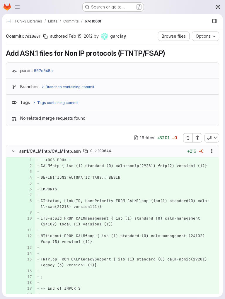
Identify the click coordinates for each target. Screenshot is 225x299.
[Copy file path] (85, 150)
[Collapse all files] (197, 137)
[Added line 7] (27, 195)
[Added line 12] (27, 236)
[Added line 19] (27, 288)
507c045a (43, 70)
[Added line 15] (27, 259)
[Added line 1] (27, 160)
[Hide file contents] (13, 150)
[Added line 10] (27, 218)
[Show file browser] (214, 21)
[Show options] (211, 150)
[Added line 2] (27, 166)
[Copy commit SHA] (45, 36)
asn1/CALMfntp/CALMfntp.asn (50, 151)
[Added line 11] (27, 230)
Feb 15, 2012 (81, 36)
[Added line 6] (27, 189)
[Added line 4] (27, 177)
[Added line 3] (27, 172)
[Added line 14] (27, 253)
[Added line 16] (27, 271)
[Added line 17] (27, 277)
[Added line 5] (27, 183)
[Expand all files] (187, 137)
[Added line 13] (27, 248)
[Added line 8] (27, 201)
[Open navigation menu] (17, 7)
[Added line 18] (27, 283)
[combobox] (211, 137)
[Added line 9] (27, 212)
